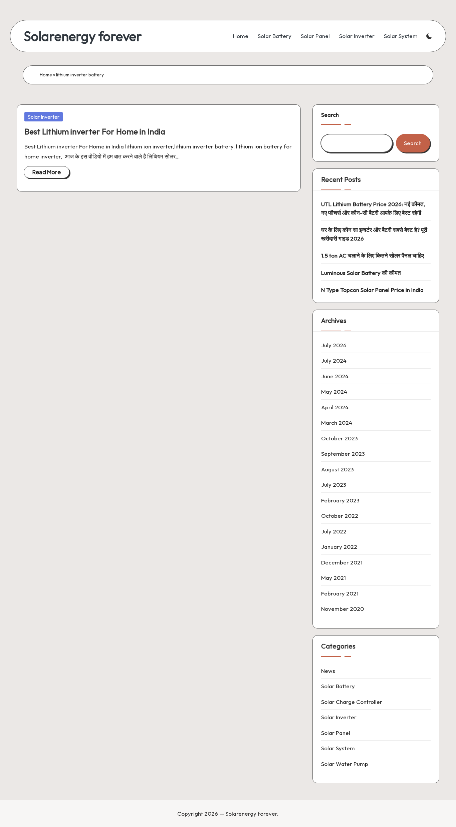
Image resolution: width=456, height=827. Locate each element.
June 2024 (335, 376)
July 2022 (334, 531)
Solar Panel (335, 732)
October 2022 (339, 515)
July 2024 (334, 360)
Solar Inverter (43, 116)
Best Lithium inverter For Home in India (94, 131)
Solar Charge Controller (351, 701)
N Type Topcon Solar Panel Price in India (372, 289)
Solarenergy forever (83, 36)
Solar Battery (338, 686)
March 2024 (336, 422)
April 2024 (335, 407)
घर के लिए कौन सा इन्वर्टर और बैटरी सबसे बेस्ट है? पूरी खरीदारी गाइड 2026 (374, 234)
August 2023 (337, 469)
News (328, 670)
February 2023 (340, 500)
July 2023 (333, 484)
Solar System (338, 748)
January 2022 (339, 546)
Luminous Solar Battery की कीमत (361, 272)
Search (330, 114)
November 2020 (342, 608)
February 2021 (340, 593)
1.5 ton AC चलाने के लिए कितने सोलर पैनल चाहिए (372, 255)
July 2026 (334, 345)
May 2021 (333, 577)
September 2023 (343, 453)
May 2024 (334, 391)
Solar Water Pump (344, 763)
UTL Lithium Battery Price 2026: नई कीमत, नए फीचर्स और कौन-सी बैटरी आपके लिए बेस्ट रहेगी (373, 208)
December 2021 (342, 562)
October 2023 (339, 438)
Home (46, 75)
